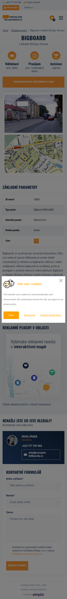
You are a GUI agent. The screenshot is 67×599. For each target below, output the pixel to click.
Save (11, 315)
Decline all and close (50, 315)
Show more (29, 315)
